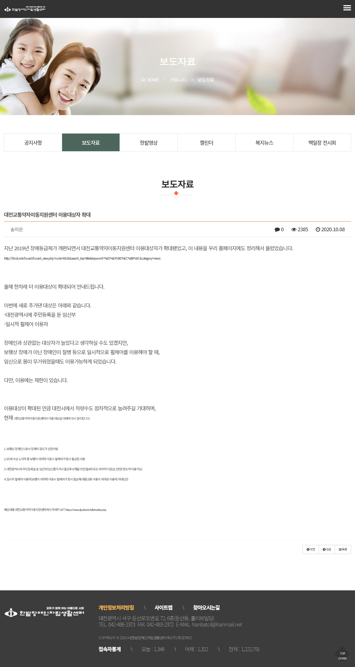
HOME (153, 79)
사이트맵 (163, 607)
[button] (311, 549)
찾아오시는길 (206, 607)
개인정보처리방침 (116, 607)
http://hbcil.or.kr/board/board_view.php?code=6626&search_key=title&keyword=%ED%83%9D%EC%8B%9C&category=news (82, 258)
